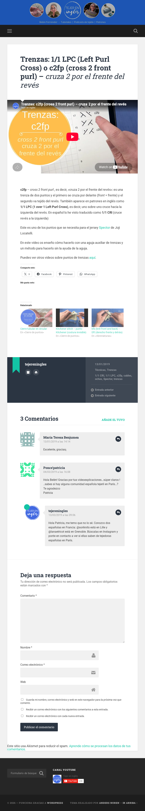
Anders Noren (109, 802)
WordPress (55, 802)
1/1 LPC (110, 375)
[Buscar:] (26, 773)
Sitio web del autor (36, 372)
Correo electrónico (32, 664)
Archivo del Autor (28, 372)
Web (23, 682)
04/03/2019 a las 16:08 (56, 472)
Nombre (26, 647)
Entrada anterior (104, 389)
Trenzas (112, 370)
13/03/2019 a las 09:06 (61, 515)
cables (127, 375)
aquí (92, 257)
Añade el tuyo (113, 420)
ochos (98, 379)
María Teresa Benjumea (61, 437)
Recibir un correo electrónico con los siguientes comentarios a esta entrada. (67, 709)
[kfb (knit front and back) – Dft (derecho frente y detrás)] (108, 318)
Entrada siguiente (105, 395)
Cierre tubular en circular (33, 328)
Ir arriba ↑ (130, 802)
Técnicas (100, 370)
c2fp (119, 375)
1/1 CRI (99, 375)
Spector (104, 227)
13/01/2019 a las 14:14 (56, 441)
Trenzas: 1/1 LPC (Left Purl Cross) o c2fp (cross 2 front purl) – (72, 72)
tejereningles (58, 511)
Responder (118, 439)
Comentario (28, 595)
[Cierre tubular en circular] (36, 318)
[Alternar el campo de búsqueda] (136, 31)
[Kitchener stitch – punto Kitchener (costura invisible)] (72, 318)
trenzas (118, 379)
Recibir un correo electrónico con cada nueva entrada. (55, 716)
